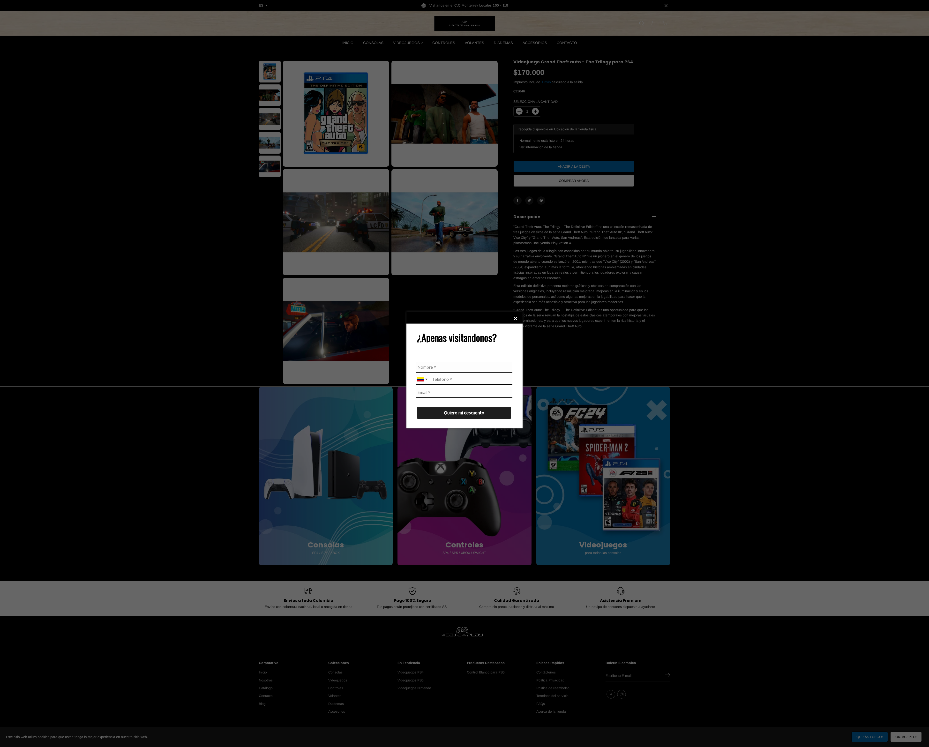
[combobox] (423, 379)
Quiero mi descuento (464, 412)
